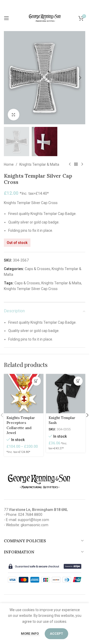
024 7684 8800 (30, 514)
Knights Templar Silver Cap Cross (31, 289)
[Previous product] (70, 164)
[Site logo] (45, 18)
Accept (56, 633)
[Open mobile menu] (6, 18)
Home (9, 164)
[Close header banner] (82, 5)
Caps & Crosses (37, 269)
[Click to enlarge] (13, 114)
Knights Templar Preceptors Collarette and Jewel (20, 425)
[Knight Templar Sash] (66, 394)
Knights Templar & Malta (39, 164)
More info (30, 633)
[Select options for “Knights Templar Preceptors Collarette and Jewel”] (36, 381)
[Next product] (82, 164)
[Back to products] (76, 164)
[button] (9, 78)
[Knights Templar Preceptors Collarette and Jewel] (23, 394)
